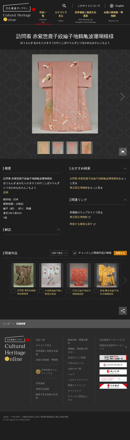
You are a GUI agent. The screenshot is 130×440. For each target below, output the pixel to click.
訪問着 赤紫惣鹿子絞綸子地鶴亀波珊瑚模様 (94, 178)
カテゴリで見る (61, 16)
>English (119, 5)
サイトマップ (74, 391)
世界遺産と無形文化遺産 (85, 17)
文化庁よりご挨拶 (77, 357)
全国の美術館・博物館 (113, 16)
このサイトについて (88, 5)
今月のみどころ (75, 363)
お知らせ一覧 (74, 368)
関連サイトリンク (77, 385)
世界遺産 (40, 383)
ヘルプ (71, 374)
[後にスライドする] (122, 96)
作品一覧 (43, 17)
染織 (5, 192)
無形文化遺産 (42, 389)
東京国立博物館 (79, 187)
